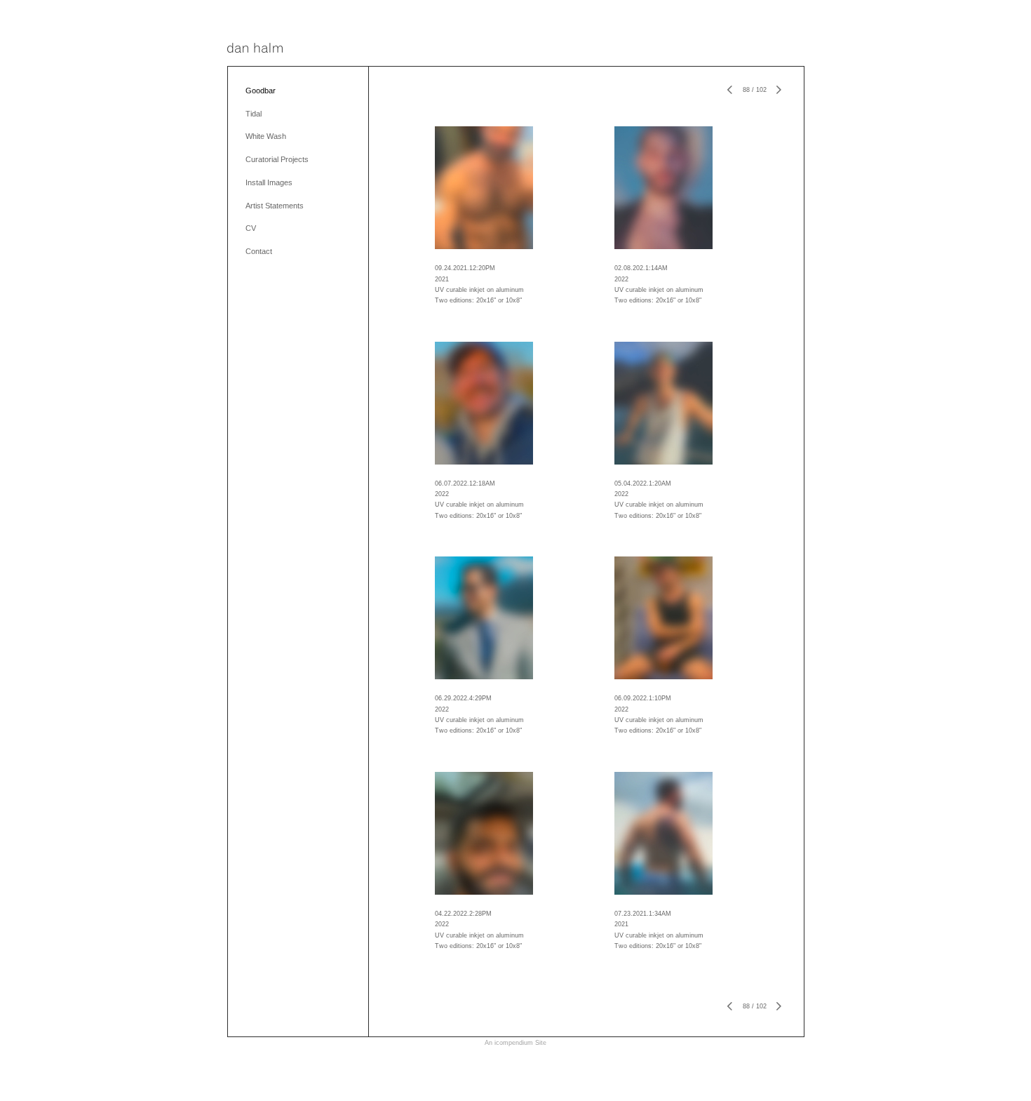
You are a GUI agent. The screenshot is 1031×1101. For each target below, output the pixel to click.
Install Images (268, 182)
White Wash (265, 136)
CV (250, 228)
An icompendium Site (515, 1042)
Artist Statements (274, 205)
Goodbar (260, 90)
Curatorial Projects (277, 159)
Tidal (253, 113)
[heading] (255, 48)
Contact (258, 251)
